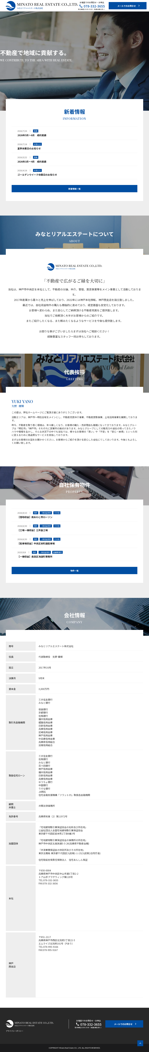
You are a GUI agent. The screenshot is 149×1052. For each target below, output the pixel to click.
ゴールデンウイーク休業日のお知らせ (37, 174)
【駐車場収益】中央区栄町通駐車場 (36, 543)
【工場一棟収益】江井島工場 (32, 530)
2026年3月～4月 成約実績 (31, 161)
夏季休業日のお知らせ (29, 148)
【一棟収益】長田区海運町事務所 (34, 556)
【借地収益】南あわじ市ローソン (34, 517)
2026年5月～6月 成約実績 (31, 135)
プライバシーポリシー (14, 1031)
